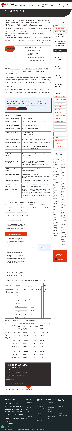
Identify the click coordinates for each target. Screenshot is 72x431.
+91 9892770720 (10, 423)
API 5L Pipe (57, 124)
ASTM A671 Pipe (58, 50)
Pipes (14, 14)
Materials (23, 5)
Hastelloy (28, 414)
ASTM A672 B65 (58, 64)
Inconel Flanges (51, 407)
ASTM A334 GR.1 (58, 91)
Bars (56, 137)
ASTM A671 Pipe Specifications (33, 50)
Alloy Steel (28, 407)
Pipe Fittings (59, 140)
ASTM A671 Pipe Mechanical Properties (35, 57)
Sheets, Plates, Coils (59, 134)
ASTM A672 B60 (58, 61)
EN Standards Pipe (60, 127)
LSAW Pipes (57, 75)
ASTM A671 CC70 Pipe (59, 57)
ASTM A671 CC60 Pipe (59, 52)
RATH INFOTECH (41, 429)
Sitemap (60, 418)
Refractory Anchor (51, 416)
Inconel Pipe (58, 103)
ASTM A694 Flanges (52, 411)
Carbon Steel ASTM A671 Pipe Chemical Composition (35, 54)
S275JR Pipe (57, 88)
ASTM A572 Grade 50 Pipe (60, 84)
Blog (38, 5)
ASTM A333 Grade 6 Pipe (60, 43)
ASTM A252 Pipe (58, 82)
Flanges (57, 143)
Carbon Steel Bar (51, 404)
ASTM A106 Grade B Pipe (60, 36)
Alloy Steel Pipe (40, 406)
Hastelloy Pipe (59, 109)
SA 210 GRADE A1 (58, 93)
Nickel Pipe (58, 112)
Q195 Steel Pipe (58, 86)
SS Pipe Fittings (51, 418)
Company (53, 5)
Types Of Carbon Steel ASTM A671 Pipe (35, 60)
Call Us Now (11, 108)
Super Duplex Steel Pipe (60, 100)
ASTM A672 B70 (58, 66)
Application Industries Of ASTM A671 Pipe (36, 62)
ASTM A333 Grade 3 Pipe (60, 45)
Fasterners (60, 406)
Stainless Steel (59, 28)
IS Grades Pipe (59, 121)
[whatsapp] (2, 426)
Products (31, 5)
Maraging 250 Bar (51, 414)
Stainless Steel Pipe (41, 408)
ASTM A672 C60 (58, 68)
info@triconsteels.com (11, 426)
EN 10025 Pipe (40, 418)
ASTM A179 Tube (58, 77)
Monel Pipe (58, 106)
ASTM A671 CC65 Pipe (59, 55)
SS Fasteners (50, 402)
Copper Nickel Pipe (60, 115)
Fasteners (58, 146)
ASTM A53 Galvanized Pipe (60, 41)
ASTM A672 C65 (58, 70)
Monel (27, 411)
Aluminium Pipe (59, 129)
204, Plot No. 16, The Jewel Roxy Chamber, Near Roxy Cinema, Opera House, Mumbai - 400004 (15, 420)
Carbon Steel (18, 14)
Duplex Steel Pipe (60, 96)
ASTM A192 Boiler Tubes (59, 79)
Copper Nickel (29, 416)
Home (16, 5)
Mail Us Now (22, 108)
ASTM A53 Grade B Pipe (59, 34)
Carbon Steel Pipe (60, 31)
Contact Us (69, 5)
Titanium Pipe (58, 118)
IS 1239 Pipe (39, 420)
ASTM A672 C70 (58, 73)
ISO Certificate (61, 5)
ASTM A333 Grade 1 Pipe (60, 48)
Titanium (28, 418)
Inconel (27, 409)
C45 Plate (50, 409)
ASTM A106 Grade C (59, 39)
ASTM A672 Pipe (58, 59)
